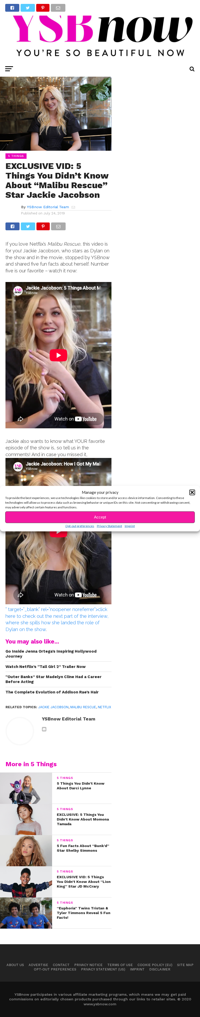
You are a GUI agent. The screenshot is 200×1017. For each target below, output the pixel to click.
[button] (192, 492)
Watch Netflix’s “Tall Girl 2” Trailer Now (45, 666)
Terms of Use (120, 965)
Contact (61, 965)
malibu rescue (83, 707)
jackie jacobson (53, 707)
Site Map (185, 965)
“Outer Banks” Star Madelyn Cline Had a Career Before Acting (53, 679)
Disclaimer (159, 969)
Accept (100, 517)
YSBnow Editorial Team (48, 207)
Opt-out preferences (79, 526)
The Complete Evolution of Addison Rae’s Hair (52, 692)
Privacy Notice (88, 965)
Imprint (130, 526)
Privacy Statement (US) (103, 969)
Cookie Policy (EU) (155, 965)
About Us (15, 965)
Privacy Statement (109, 526)
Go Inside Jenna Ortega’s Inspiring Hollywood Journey (51, 654)
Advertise (38, 965)
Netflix (104, 707)
